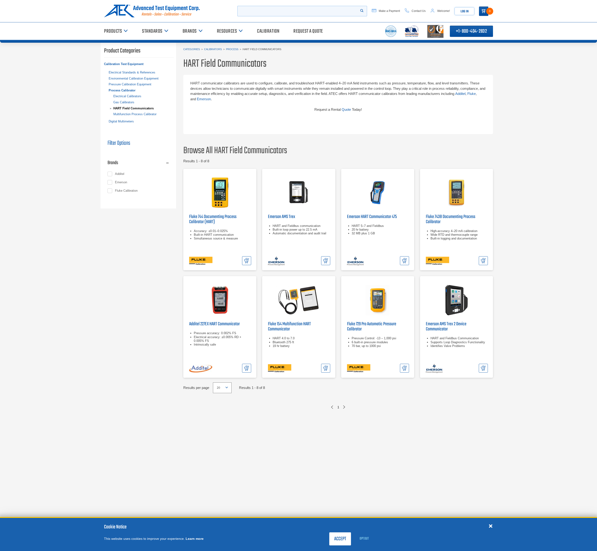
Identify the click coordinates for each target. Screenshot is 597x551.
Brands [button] (113, 162)
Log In (465, 11)
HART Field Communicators (133, 108)
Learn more (195, 539)
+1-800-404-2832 (471, 31)
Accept (340, 539)
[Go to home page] (153, 11)
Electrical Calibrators (127, 96)
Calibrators (213, 49)
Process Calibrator (122, 90)
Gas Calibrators (123, 102)
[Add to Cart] (246, 260)
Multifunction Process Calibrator (134, 114)
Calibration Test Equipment (123, 64)
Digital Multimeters (121, 121)
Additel (460, 94)
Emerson (204, 99)
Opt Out (364, 538)
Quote (346, 109)
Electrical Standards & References (132, 72)
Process (232, 49)
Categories (191, 49)
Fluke (471, 94)
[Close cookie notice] (490, 525)
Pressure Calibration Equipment (130, 84)
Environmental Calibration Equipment (134, 78)
